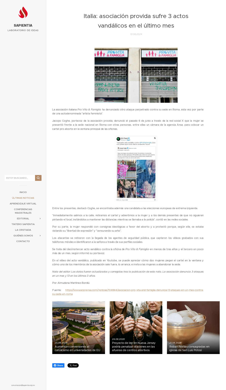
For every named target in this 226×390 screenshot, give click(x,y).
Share (60, 365)
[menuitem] (23, 192)
